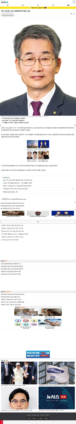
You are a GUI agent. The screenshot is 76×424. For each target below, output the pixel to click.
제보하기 (34, 418)
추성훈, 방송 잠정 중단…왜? (10, 192)
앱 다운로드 (40, 418)
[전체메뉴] (74, 2)
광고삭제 (1, 422)
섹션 (38, 5)
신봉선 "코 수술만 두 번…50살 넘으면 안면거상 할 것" (17, 185)
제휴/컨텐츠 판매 (35, 415)
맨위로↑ (47, 418)
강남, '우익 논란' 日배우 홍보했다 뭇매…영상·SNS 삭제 (17, 180)
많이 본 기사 (4, 360)
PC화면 (29, 418)
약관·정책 (42, 415)
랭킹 (23, 5)
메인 (8, 5)
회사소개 (29, 415)
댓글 (38, 222)
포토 (53, 5)
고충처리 (47, 415)
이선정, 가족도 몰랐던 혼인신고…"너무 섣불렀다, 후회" (17, 183)
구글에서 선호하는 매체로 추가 (8, 15)
